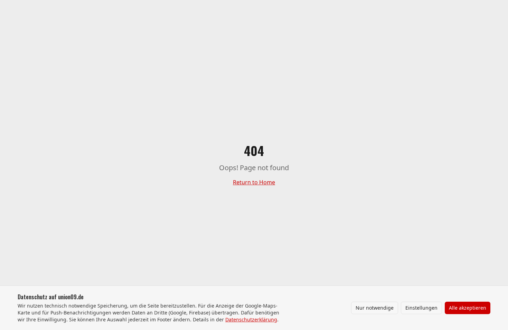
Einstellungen (421, 307)
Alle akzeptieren (467, 307)
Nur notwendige (375, 307)
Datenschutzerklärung (251, 319)
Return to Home (254, 182)
